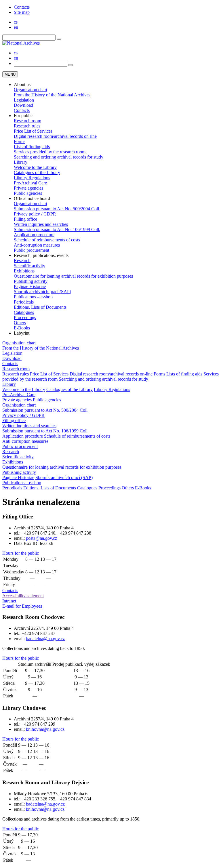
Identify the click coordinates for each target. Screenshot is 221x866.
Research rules (27, 125)
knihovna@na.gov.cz (45, 729)
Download (23, 105)
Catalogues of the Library (37, 172)
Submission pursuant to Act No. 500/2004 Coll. (57, 208)
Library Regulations (32, 177)
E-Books (22, 327)
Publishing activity (30, 281)
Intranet (9, 600)
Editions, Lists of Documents (40, 307)
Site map (22, 12)
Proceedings (25, 317)
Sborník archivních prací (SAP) (42, 291)
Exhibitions (24, 270)
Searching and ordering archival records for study (58, 156)
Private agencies (28, 188)
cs (16, 22)
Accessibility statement (23, 595)
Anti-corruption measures (37, 245)
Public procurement (31, 250)
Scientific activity (29, 265)
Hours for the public (20, 553)
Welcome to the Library (35, 167)
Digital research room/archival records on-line (55, 136)
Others (20, 322)
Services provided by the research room (49, 151)
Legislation (24, 100)
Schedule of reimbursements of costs (47, 239)
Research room (27, 120)
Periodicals (24, 302)
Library (20, 162)
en (16, 27)
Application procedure (34, 234)
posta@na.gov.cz (41, 538)
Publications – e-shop (33, 296)
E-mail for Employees (22, 606)
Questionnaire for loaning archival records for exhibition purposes (73, 276)
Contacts (22, 7)
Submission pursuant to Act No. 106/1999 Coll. (57, 229)
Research (22, 260)
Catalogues (24, 312)
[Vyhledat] (59, 39)
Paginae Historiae (30, 286)
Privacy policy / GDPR (35, 213)
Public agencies (28, 193)
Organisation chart (30, 89)
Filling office (25, 219)
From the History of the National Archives (52, 94)
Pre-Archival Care (30, 182)
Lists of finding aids (32, 146)
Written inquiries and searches (41, 224)
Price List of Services (33, 131)
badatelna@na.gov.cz (45, 638)
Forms (19, 141)
